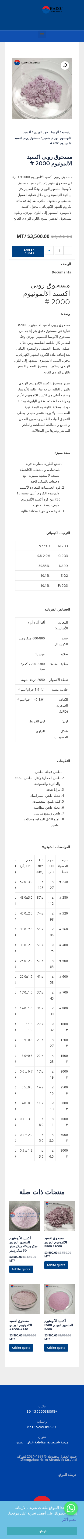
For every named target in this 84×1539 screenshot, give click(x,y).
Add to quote (29, 251)
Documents (61, 272)
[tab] (42, 264)
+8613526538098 (42, 1426)
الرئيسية (67, 132)
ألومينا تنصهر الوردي (46, 132)
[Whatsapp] (71, 1508)
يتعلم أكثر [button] (69, 1519)
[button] (42, 34)
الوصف (66, 264)
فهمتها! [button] (42, 1531)
